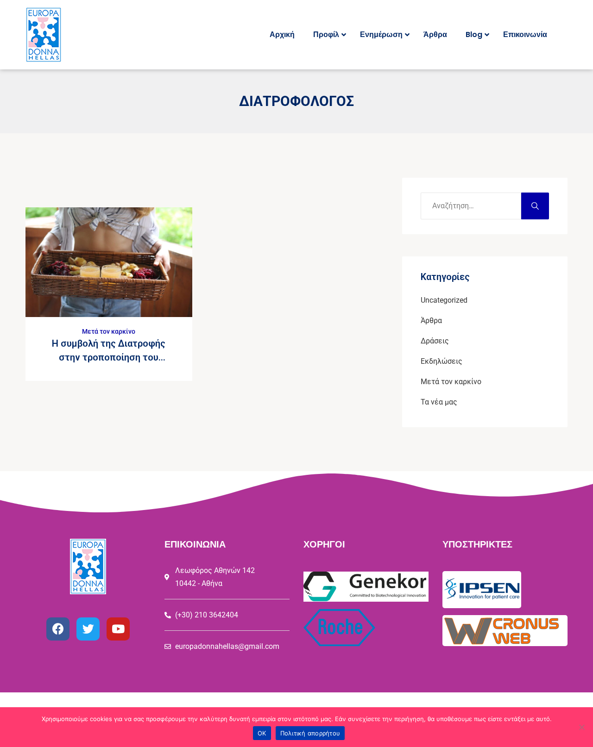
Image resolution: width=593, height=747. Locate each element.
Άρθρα (431, 320)
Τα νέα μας (439, 402)
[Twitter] (88, 629)
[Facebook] (57, 629)
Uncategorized (444, 300)
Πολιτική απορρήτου (310, 733)
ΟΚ (262, 733)
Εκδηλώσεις (441, 361)
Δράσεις (435, 340)
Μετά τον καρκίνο (108, 331)
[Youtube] (118, 629)
